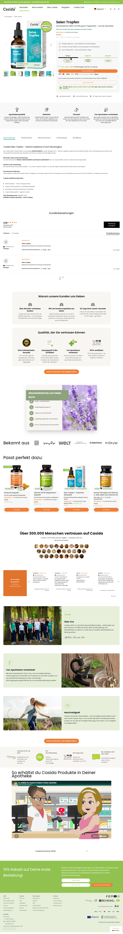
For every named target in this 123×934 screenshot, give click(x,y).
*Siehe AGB (26, 362)
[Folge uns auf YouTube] (115, 896)
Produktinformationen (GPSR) (46, 851)
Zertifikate (77, 138)
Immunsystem (8, 16)
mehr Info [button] (37, 64)
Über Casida (52, 7)
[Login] (115, 9)
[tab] (113, 233)
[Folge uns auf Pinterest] (112, 896)
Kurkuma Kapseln (11, 492)
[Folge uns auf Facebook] (106, 896)
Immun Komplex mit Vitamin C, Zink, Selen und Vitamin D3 (106, 493)
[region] (73, 581)
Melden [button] (45, 249)
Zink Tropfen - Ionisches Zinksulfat (74, 493)
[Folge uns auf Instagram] (109, 896)
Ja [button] (41, 249)
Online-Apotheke (88, 82)
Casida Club (79, 7)
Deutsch (100, 9)
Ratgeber (66, 7)
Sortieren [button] (6, 233)
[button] (51, 44)
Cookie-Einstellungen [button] (38, 910)
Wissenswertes (44, 138)
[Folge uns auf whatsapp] (118, 896)
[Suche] (111, 9)
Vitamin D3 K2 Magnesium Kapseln (45, 493)
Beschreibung (9, 138)
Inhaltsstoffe (26, 138)
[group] (12, 222)
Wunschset (24, 11)
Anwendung (62, 138)
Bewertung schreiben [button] (111, 225)
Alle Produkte (37, 7)
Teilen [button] (49, 249)
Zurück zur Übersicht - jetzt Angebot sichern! (61, 372)
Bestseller (24, 7)
